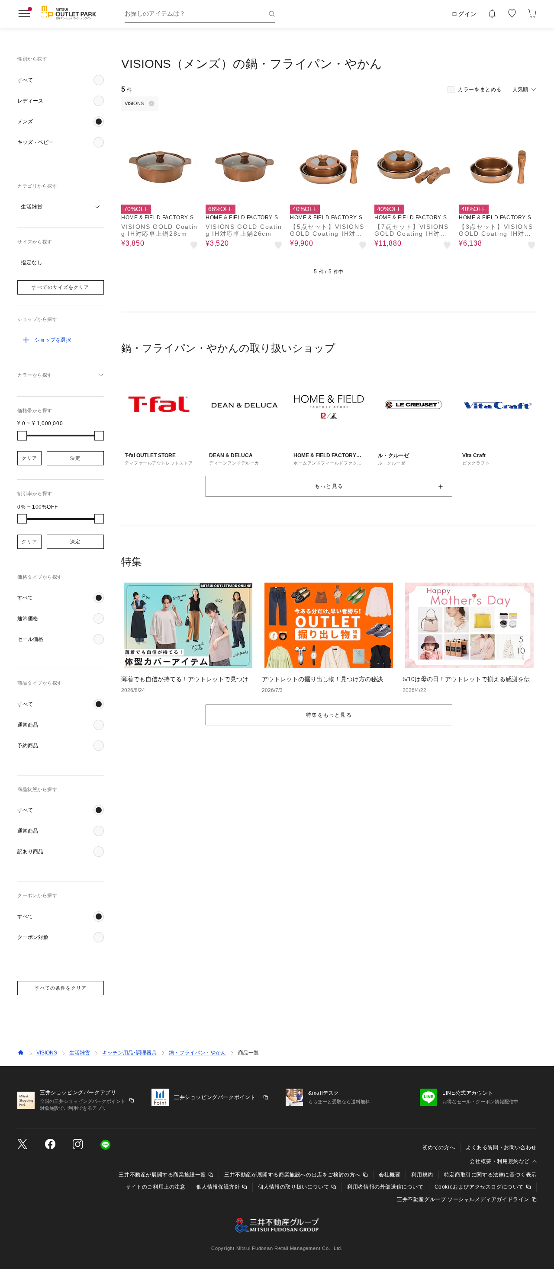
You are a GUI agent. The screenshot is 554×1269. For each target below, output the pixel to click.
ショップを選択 (53, 340)
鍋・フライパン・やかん (197, 1053)
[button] (60, 80)
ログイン (464, 14)
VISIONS (46, 1053)
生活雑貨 (79, 1053)
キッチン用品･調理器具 (129, 1053)
